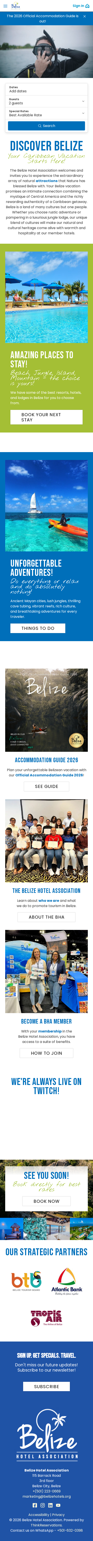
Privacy (58, 1514)
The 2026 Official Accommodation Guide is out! (43, 19)
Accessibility (38, 1514)
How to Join (46, 1053)
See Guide (46, 786)
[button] (84, 16)
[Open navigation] (5, 6)
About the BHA (46, 917)
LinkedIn (50, 1505)
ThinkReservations (46, 1525)
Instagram (42, 1505)
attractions (47, 180)
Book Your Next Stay (41, 417)
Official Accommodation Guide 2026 (49, 775)
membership (50, 1031)
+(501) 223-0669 (47, 1491)
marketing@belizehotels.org (46, 1496)
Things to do (38, 628)
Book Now (47, 1201)
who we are (48, 900)
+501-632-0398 (70, 1530)
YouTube (58, 1505)
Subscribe (46, 1387)
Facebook (35, 1505)
